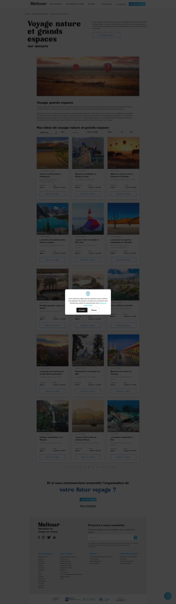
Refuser (94, 310)
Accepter (82, 310)
